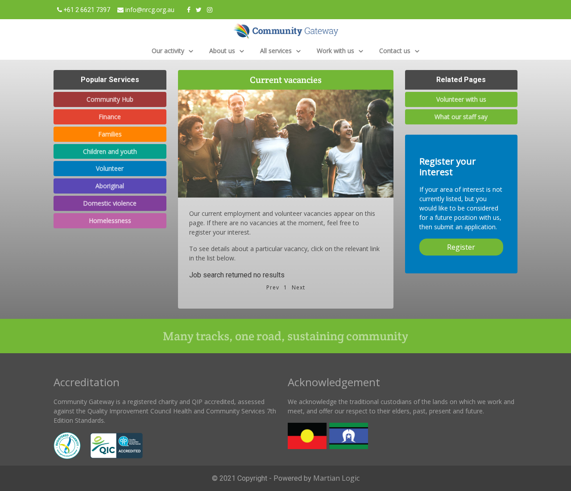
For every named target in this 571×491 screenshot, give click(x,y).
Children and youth (110, 151)
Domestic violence (110, 203)
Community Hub (110, 99)
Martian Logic (336, 478)
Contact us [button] (395, 50)
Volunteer (110, 168)
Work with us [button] (336, 50)
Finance (110, 116)
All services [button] (277, 50)
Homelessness (110, 220)
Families (110, 134)
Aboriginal (109, 186)
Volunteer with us (461, 99)
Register (461, 247)
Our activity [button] (169, 50)
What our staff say (461, 116)
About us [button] (223, 50)
